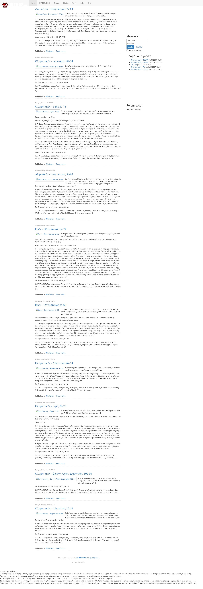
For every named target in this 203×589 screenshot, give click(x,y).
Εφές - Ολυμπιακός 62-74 (50, 229)
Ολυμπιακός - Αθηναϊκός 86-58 (54, 508)
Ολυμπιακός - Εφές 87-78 (50, 106)
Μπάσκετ (50, 51)
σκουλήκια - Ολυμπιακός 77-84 (54, 9)
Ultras (56, 3)
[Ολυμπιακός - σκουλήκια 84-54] (49, 66)
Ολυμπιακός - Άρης (139, 67)
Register (139, 47)
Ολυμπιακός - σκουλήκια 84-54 (54, 61)
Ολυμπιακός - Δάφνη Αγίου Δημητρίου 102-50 (63, 473)
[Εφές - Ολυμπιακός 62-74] (47, 234)
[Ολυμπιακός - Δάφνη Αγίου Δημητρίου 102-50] (55, 478)
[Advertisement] (148, 14)
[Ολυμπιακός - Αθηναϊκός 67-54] (49, 368)
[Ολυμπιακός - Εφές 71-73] (47, 411)
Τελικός (134, 64)
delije (82, 3)
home (33, 3)
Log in (130, 47)
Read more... (61, 51)
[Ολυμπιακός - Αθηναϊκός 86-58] (49, 513)
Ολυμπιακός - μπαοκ (140, 62)
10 (85, 558)
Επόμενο (89, 558)
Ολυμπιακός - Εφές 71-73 (50, 406)
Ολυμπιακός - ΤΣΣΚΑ (139, 60)
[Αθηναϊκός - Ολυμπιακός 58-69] (49, 179)
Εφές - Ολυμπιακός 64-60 (50, 305)
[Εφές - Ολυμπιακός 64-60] (47, 309)
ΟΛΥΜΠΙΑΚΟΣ (44, 3)
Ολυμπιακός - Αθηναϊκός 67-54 (54, 363)
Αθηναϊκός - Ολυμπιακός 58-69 (54, 174)
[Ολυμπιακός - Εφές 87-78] (47, 111)
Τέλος (95, 558)
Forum (74, 3)
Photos (65, 3)
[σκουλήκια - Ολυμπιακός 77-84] (49, 14)
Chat (89, 3)
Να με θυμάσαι (135, 50)
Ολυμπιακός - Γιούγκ (139, 69)
